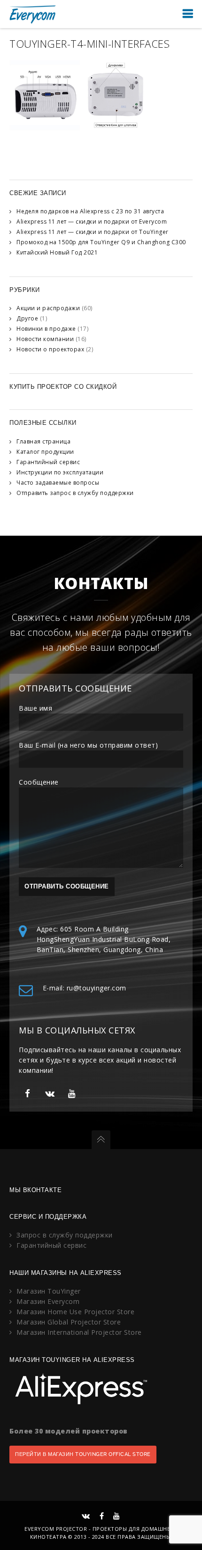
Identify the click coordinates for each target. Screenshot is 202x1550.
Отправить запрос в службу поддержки (75, 493)
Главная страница (43, 441)
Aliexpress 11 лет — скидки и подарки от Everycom (91, 222)
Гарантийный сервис (48, 462)
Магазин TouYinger (48, 1291)
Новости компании (45, 339)
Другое (27, 318)
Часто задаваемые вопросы (57, 483)
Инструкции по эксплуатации (59, 472)
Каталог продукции (45, 452)
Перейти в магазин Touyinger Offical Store (83, 1454)
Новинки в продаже (46, 329)
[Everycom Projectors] (32, 13)
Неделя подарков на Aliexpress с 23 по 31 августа (90, 211)
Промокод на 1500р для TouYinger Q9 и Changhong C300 (101, 242)
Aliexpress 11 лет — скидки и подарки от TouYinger (92, 232)
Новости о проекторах (50, 349)
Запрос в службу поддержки (64, 1234)
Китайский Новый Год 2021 (57, 252)
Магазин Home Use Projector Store (75, 1311)
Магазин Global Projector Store (68, 1321)
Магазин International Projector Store (79, 1332)
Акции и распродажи (48, 308)
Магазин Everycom (47, 1301)
